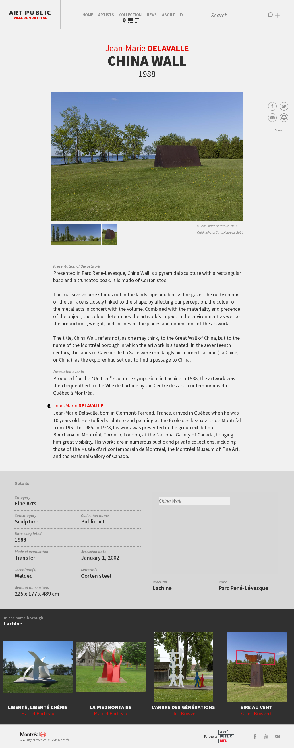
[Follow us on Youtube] (266, 736)
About (168, 14)
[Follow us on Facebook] (255, 736)
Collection (130, 14)
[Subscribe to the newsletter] (277, 736)
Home (87, 14)
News (152, 14)
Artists (106, 14)
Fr (181, 14)
